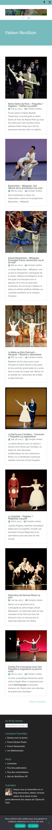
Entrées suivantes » (38, 702)
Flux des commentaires (17, 772)
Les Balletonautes (15, 750)
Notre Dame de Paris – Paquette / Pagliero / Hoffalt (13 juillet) (25, 105)
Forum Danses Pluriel (16, 742)
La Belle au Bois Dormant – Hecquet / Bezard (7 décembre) (24, 353)
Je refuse (33, 826)
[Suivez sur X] (50, 2)
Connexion (12, 763)
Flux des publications (16, 768)
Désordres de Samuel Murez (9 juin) (24, 596)
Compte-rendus (34, 109)
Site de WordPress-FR (17, 776)
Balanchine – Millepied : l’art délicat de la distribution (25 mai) (25, 187)
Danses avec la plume (17, 738)
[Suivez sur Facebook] (44, 2)
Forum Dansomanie (16, 746)
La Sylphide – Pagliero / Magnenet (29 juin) (20, 517)
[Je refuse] (48, 822)
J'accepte (20, 826)
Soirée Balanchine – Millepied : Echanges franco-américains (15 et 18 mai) (26, 260)
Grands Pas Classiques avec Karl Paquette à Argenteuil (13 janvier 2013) (25, 669)
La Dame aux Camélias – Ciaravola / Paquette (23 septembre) (26, 435)
